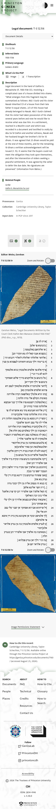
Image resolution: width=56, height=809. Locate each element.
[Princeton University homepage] (28, 804)
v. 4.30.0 (28, 796)
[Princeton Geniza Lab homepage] (18, 731)
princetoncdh (30, 760)
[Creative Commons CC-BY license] (28, 787)
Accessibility (28, 773)
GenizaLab (28, 746)
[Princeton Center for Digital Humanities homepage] (38, 731)
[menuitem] (9, 684)
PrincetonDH (29, 753)
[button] (12, 8)
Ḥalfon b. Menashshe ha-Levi (17, 188)
